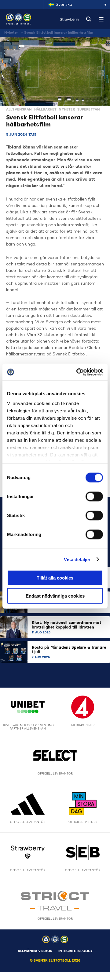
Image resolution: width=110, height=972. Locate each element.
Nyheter (11, 33)
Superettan (88, 109)
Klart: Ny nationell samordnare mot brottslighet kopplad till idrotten (66, 624)
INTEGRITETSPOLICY (75, 951)
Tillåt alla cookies (55, 577)
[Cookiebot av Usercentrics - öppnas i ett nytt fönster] (77, 372)
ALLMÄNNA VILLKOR (35, 951)
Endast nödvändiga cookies (55, 596)
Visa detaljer (77, 559)
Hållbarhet (45, 109)
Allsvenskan (19, 109)
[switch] (94, 496)
